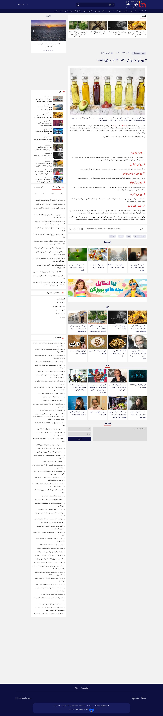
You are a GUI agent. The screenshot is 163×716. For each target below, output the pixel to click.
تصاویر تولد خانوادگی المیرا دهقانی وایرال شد (48, 248)
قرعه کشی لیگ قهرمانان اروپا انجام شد (43, 132)
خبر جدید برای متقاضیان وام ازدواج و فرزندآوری (50, 452)
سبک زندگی (78, 11)
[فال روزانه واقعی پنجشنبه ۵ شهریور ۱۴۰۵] (137, 375)
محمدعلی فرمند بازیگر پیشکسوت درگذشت (49, 200)
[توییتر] (70, 229)
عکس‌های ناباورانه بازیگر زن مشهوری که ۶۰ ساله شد (78, 413)
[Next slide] (63, 30)
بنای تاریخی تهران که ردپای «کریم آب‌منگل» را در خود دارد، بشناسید (78, 328)
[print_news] (82, 229)
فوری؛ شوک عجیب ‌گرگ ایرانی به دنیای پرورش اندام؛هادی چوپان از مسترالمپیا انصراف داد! (98, 389)
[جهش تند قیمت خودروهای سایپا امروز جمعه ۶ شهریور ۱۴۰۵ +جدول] (58, 99)
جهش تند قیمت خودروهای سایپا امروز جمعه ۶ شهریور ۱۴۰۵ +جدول (44, 100)
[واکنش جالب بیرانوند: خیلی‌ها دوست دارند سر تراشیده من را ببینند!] (58, 171)
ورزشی (97, 11)
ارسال (80, 439)
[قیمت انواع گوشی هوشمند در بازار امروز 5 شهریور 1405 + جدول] (58, 179)
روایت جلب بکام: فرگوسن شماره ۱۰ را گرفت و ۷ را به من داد (43, 148)
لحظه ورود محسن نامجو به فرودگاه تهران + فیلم (44, 124)
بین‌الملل (119, 11)
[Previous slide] (33, 30)
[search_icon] (78, 5)
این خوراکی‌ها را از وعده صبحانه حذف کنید (97, 266)
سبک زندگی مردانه (59, 306)
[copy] (141, 229)
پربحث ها (37, 187)
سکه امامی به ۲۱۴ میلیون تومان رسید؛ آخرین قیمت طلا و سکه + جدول (137, 34)
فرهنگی (104, 11)
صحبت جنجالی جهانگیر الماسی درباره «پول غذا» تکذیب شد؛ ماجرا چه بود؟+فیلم (138, 355)
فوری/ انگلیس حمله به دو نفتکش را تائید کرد (44, 108)
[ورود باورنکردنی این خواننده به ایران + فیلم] (117, 25)
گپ (145, 698)
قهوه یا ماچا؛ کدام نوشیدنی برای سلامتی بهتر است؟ (48, 614)
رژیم (129, 236)
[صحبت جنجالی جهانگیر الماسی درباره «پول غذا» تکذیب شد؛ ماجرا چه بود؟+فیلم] (137, 342)
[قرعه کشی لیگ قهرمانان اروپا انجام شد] (58, 131)
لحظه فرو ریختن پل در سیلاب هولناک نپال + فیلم (49, 585)
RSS (19, 5)
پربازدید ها (56, 187)
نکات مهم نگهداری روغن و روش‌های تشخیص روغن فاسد (76, 267)
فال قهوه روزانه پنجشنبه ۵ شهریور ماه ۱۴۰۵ (78, 352)
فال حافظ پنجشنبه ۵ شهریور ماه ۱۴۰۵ (97, 352)
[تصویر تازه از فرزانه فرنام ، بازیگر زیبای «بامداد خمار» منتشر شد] (137, 403)
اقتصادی (134, 11)
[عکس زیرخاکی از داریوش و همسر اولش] (97, 403)
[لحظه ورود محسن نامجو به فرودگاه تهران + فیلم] (58, 123)
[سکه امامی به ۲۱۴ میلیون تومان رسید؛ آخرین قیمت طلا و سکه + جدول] (137, 25)
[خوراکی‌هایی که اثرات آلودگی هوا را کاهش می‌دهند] (117, 254)
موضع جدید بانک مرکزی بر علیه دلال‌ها (43, 140)
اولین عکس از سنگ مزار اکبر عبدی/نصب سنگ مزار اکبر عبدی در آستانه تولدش (118, 414)
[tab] (53, 50)
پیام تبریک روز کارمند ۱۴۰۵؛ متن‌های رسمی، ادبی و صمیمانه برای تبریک (78, 387)
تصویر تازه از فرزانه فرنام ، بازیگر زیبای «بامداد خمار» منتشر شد (138, 414)
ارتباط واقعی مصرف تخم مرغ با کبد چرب (52, 401)
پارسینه (124, 125)
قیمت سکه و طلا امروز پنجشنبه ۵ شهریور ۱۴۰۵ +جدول (118, 353)
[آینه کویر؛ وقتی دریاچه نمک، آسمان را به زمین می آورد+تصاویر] (48, 30)
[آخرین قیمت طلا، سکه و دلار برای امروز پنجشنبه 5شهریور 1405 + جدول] (58, 163)
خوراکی (112, 236)
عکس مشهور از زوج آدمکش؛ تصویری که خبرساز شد (98, 33)
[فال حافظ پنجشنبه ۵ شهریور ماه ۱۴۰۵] (97, 342)
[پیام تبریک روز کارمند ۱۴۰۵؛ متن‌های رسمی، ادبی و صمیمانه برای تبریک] (77, 375)
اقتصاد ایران (61, 299)
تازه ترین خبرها (60, 314)
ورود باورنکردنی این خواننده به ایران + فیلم (117, 33)
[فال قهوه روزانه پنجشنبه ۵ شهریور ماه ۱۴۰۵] (77, 342)
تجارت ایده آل (60, 310)
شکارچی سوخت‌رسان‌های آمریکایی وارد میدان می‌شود (48, 562)
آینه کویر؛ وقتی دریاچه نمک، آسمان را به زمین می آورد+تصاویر (47, 45)
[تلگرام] (74, 229)
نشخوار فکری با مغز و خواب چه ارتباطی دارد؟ (50, 410)
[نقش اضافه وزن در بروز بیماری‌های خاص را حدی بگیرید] (137, 254)
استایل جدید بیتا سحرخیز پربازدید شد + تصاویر (48, 272)
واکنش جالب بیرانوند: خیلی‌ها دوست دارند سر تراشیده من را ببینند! (43, 172)
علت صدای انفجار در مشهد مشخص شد (52, 523)
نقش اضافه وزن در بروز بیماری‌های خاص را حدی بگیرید (136, 267)
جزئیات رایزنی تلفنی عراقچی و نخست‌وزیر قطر (50, 552)
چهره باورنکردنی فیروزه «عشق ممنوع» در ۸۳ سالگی (49, 362)
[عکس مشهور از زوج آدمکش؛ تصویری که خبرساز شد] (97, 25)
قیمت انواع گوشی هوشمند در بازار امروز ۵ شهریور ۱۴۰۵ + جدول (43, 181)
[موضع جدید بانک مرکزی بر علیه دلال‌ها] (58, 139)
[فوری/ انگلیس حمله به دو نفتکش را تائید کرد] (58, 107)
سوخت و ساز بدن (140, 236)
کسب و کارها (58, 11)
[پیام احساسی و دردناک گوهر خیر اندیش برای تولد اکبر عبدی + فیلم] (117, 375)
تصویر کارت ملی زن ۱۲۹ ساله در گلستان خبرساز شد (49, 559)
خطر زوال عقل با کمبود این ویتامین (53, 397)
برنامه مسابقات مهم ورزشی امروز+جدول (52, 594)
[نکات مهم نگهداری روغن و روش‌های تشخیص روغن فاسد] (77, 254)
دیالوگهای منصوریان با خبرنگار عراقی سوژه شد (50, 509)
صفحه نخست (142, 11)
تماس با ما (25, 5)
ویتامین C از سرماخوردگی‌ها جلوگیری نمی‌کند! (50, 394)
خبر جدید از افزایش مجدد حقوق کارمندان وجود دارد (48, 519)
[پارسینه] (135, 4)
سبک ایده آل (61, 303)
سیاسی (126, 11)
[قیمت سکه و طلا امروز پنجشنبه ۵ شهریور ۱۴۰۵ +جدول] (117, 342)
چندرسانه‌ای (68, 11)
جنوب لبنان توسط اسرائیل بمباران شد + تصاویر (50, 548)
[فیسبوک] (78, 229)
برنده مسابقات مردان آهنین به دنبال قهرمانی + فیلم (49, 500)
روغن (114, 125)
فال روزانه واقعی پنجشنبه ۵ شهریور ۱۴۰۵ (138, 386)
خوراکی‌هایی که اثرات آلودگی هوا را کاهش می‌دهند (115, 266)
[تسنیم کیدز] (107, 289)
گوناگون (143, 16)
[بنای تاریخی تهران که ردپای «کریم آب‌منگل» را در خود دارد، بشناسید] (77, 317)
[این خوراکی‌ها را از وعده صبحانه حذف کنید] (97, 254)
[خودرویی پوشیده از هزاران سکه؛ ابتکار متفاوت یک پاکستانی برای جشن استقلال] (78, 25)
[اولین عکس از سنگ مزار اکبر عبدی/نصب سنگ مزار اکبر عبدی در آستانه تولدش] (117, 403)
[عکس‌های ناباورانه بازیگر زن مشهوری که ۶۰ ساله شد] (77, 403)
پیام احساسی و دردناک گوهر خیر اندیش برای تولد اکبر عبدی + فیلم (117, 387)
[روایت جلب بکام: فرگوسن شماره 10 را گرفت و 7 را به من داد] (58, 147)
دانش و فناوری (89, 11)
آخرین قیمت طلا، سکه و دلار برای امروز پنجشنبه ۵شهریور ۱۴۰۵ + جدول (44, 164)
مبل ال (62, 317)
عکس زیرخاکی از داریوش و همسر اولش (98, 413)
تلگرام (137, 698)
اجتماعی (111, 11)
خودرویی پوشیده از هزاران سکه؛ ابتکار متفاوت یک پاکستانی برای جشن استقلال (78, 34)
